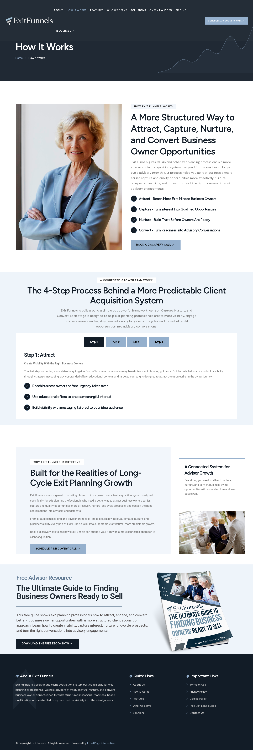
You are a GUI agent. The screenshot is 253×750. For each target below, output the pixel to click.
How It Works (77, 10)
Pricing (181, 10)
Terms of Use (198, 684)
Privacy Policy (198, 691)
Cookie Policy (198, 699)
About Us (139, 684)
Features (97, 10)
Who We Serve (117, 10)
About (58, 10)
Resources (63, 30)
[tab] (94, 342)
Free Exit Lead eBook (203, 706)
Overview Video (160, 10)
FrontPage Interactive (101, 743)
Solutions (138, 10)
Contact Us (197, 713)
